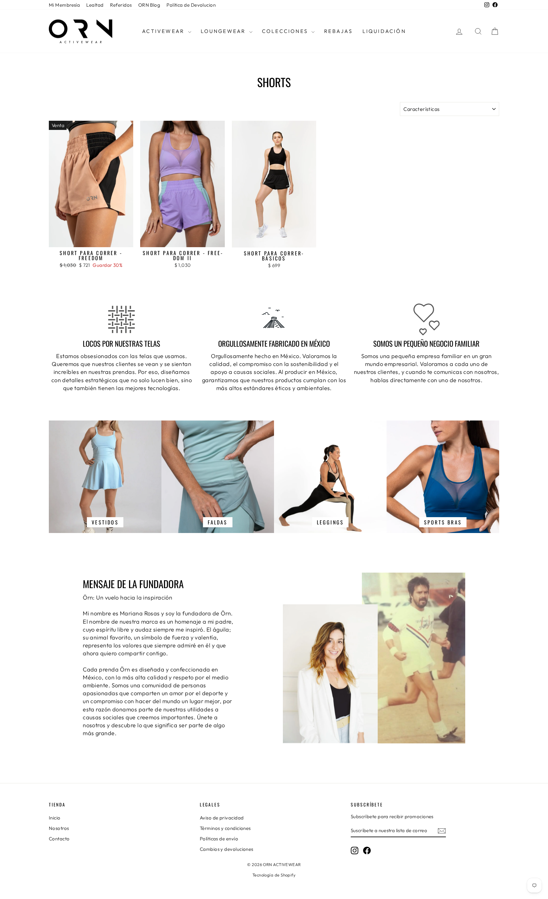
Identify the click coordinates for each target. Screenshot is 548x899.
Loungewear (224, 31)
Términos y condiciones (225, 828)
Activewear (164, 31)
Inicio (55, 818)
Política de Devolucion (191, 5)
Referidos (121, 5)
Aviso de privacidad (222, 818)
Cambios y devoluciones (226, 849)
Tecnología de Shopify (274, 874)
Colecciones (286, 31)
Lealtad (94, 5)
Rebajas (338, 31)
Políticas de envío (219, 839)
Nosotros (59, 828)
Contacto (59, 839)
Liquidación (384, 31)
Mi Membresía (64, 5)
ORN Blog (149, 5)
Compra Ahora (91, 240)
